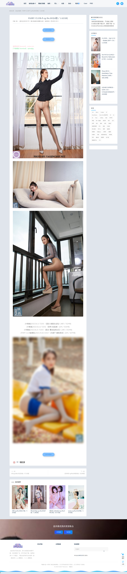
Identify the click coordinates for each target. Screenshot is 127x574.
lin (113, 115)
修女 (106, 117)
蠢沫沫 (97, 137)
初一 (17, 21)
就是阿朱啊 (94, 126)
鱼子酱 (107, 137)
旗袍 (104, 126)
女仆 (113, 120)
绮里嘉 (110, 134)
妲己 (97, 123)
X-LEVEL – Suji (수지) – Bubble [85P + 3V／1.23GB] (108, 41)
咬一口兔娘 (98, 120)
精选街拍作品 (104, 134)
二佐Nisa (101, 117)
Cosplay (102, 112)
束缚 (104, 129)
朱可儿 (99, 129)
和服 (93, 120)
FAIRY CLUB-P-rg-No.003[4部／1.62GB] (48, 18)
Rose (96, 117)
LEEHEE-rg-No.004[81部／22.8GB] (75, 473)
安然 (105, 123)
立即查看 (58, 532)
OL (92, 117)
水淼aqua (99, 131)
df (106, 112)
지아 (100, 140)
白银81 (93, 134)
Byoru (97, 112)
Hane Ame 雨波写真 (103, 115)
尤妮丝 (109, 123)
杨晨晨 (108, 129)
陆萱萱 (102, 137)
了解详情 (68, 532)
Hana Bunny (94, 115)
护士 (100, 126)
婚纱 (101, 123)
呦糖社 (71, 566)
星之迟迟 (94, 129)
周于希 (111, 117)
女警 (93, 123)
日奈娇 (108, 126)
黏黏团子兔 (94, 140)
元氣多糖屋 (18, 11)
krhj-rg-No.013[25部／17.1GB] (20, 473)
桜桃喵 (93, 131)
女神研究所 (80, 555)
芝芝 (93, 137)
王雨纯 (104, 131)
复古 (109, 120)
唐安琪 (104, 120)
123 (93, 112)
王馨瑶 (109, 131)
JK (110, 115)
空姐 (98, 134)
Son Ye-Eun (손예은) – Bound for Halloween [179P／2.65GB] (108, 57)
